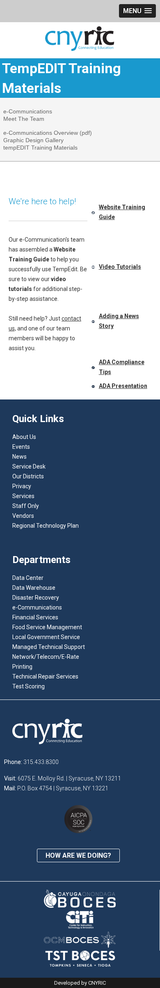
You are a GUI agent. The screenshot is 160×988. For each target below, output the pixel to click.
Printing (22, 666)
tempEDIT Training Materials (40, 147)
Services (23, 496)
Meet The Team (23, 118)
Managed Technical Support (48, 647)
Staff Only (25, 506)
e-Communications (27, 111)
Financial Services (35, 617)
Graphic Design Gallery (33, 140)
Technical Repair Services (45, 676)
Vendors (23, 515)
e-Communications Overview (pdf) (47, 132)
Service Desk (29, 466)
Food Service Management (47, 627)
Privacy (21, 486)
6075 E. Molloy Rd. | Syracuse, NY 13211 (69, 778)
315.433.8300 (41, 762)
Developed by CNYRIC (80, 983)
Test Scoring (28, 686)
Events (21, 446)
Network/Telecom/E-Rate (45, 656)
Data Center (27, 578)
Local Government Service (46, 637)
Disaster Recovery (35, 597)
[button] (137, 11)
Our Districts (28, 476)
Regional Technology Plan (45, 525)
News (19, 456)
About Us (24, 437)
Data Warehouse (33, 587)
